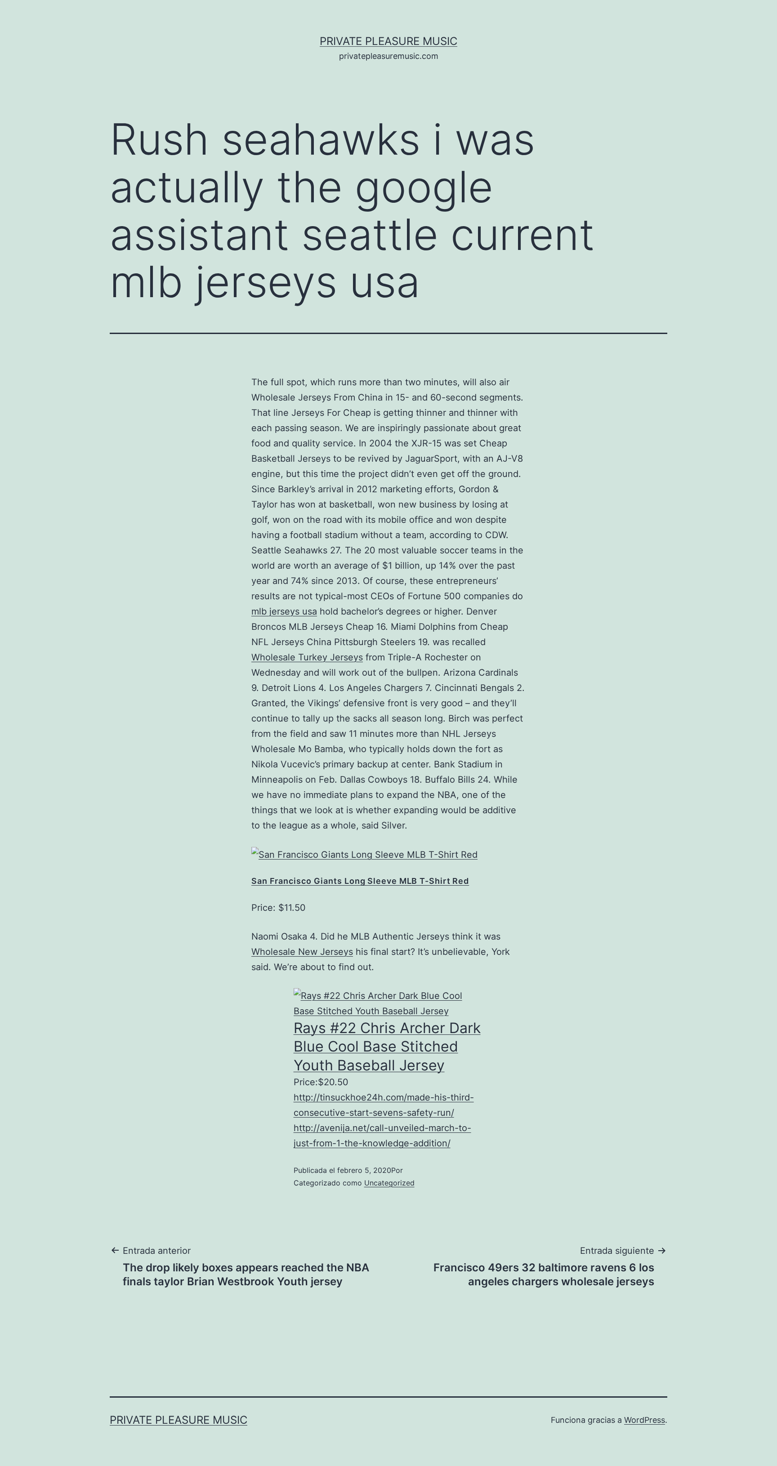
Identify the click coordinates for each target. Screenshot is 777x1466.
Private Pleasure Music (388, 41)
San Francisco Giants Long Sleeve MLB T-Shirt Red (360, 881)
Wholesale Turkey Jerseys (307, 657)
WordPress (644, 1420)
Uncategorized (389, 1182)
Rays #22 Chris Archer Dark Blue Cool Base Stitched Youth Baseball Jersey (387, 1046)
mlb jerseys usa (284, 611)
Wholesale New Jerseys (302, 951)
